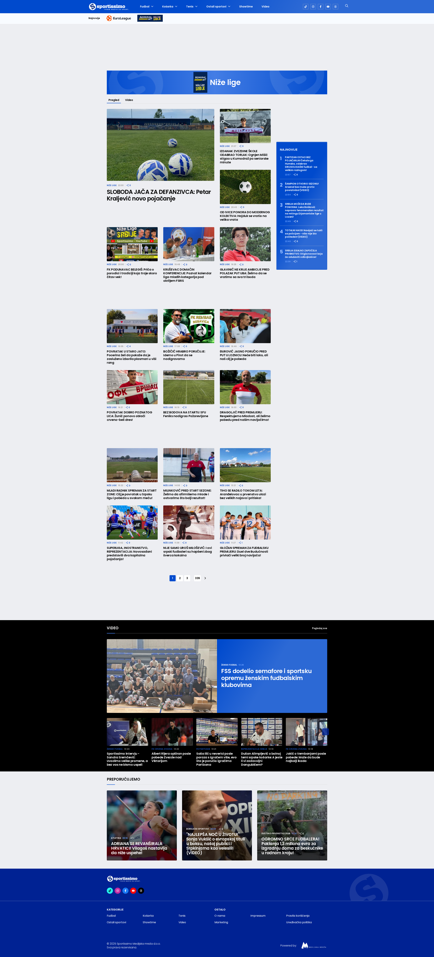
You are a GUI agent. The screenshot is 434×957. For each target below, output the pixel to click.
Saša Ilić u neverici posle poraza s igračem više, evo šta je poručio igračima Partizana (216, 759)
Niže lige (112, 185)
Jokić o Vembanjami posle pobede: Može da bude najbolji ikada (306, 757)
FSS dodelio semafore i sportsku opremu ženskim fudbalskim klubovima (266, 678)
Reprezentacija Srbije (254, 749)
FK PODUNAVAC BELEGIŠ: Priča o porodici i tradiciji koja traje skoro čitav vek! (132, 273)
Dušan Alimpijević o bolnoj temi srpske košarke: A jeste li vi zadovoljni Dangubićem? (261, 759)
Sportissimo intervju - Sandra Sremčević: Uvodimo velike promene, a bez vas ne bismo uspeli (127, 759)
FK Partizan (203, 749)
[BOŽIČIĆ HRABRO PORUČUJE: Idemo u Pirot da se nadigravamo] (188, 326)
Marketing (221, 922)
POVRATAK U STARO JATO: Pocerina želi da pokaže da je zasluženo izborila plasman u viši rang (131, 357)
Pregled (113, 100)
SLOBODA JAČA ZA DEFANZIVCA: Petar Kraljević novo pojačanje (159, 195)
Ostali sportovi (216, 6)
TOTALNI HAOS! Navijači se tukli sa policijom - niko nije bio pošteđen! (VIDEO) (303, 233)
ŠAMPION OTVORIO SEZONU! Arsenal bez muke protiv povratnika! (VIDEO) (302, 187)
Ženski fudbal (229, 665)
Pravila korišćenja (297, 915)
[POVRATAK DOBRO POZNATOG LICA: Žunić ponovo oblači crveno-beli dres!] (132, 387)
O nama (219, 915)
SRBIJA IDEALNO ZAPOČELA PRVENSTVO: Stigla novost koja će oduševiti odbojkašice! (304, 254)
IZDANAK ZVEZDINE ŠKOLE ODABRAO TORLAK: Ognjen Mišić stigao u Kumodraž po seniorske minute (244, 156)
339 (197, 578)
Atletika (116, 838)
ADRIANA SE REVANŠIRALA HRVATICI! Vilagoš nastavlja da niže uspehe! (139, 848)
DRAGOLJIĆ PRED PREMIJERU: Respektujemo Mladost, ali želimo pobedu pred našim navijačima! (245, 416)
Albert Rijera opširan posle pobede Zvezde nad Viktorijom (171, 757)
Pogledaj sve (319, 628)
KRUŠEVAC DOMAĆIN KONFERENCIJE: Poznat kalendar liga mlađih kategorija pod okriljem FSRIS (187, 275)
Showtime (246, 6)
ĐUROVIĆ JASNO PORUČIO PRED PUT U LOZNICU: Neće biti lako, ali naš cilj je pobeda (244, 355)
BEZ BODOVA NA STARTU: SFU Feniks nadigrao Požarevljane (185, 414)
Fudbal (144, 6)
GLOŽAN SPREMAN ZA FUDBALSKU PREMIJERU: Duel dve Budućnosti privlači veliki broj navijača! (244, 551)
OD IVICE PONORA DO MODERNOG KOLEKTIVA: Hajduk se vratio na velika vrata (245, 216)
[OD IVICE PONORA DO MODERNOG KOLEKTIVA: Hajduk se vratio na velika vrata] (245, 187)
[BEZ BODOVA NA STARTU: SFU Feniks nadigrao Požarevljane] (188, 387)
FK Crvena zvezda (162, 749)
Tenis (189, 6)
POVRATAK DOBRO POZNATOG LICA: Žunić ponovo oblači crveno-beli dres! (129, 416)
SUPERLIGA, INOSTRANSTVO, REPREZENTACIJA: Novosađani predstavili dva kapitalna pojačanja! (129, 553)
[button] (325, 731)
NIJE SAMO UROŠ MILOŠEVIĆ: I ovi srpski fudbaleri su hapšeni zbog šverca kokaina (187, 551)
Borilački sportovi (197, 829)
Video (265, 6)
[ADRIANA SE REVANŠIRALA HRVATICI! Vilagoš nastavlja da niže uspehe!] (142, 825)
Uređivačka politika (299, 922)
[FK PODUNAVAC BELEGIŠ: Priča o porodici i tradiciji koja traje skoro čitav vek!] (132, 244)
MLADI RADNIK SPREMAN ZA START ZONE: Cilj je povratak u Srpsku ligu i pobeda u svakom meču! (132, 494)
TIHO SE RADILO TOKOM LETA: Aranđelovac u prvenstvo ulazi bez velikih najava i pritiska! (243, 494)
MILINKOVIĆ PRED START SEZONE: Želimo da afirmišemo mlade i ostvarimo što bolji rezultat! (187, 494)
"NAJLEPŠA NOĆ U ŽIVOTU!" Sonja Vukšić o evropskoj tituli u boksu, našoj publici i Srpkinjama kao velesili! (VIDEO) (215, 843)
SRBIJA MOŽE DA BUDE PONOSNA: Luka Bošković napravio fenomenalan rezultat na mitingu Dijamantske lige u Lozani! (304, 210)
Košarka (167, 6)
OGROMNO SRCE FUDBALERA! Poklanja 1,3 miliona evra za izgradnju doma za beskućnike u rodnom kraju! (292, 846)
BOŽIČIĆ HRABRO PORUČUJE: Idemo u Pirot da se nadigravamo (184, 355)
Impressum (257, 915)
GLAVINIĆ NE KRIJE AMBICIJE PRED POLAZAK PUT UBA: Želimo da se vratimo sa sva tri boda (245, 273)
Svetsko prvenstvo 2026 (275, 833)
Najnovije (94, 18)
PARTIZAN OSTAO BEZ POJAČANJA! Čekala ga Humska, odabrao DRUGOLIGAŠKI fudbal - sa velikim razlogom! (301, 164)
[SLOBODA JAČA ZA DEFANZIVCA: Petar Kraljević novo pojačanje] (160, 145)
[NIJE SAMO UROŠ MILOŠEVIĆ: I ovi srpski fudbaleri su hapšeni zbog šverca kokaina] (188, 522)
